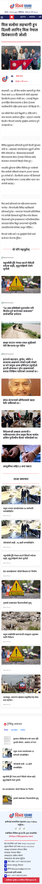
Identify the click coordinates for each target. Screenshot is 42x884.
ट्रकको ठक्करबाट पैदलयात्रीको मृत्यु (25, 798)
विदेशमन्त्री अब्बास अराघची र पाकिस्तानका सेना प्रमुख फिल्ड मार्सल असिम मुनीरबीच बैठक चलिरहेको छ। (20, 435)
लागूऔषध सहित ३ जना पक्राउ (17, 466)
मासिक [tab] (22, 730)
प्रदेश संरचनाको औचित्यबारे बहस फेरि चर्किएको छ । (19, 401)
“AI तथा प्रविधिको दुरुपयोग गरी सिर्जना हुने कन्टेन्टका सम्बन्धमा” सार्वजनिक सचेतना (18, 311)
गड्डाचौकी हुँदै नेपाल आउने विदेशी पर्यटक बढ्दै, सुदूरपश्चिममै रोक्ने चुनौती (18, 266)
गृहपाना (22, 17)
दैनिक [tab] (6, 730)
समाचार (32, 17)
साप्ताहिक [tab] (14, 730)
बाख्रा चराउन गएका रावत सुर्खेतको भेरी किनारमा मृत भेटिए (19, 344)
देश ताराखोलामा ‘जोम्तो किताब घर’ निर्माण (18, 789)
